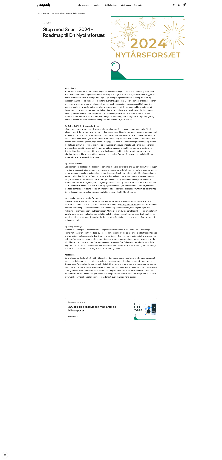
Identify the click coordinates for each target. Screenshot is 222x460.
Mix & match (126, 5)
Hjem (38, 13)
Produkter (96, 5)
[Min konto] (179, 5)
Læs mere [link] (72, 316)
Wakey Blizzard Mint (129, 204)
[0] (183, 5)
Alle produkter (83, 5)
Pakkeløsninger (111, 5)
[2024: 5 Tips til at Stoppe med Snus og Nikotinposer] (145, 309)
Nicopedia (46, 13)
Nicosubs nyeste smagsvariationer (118, 239)
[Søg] (174, 5)
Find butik (138, 5)
